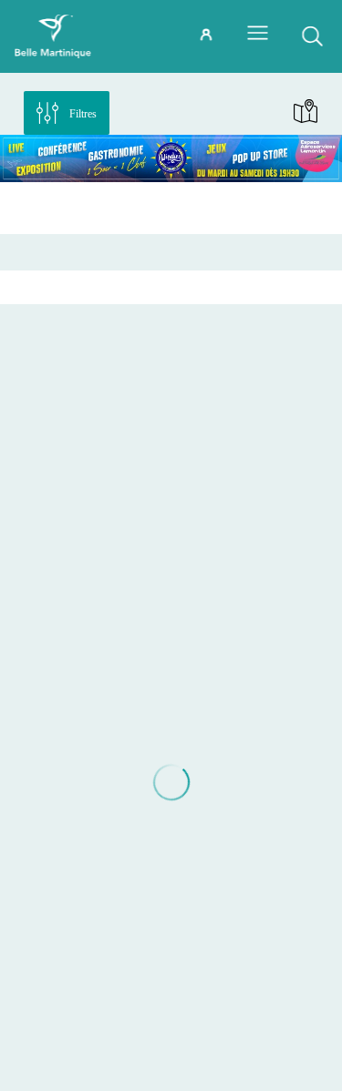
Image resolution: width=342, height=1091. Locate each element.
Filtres (83, 113)
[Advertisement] (171, 207)
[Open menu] (257, 33)
